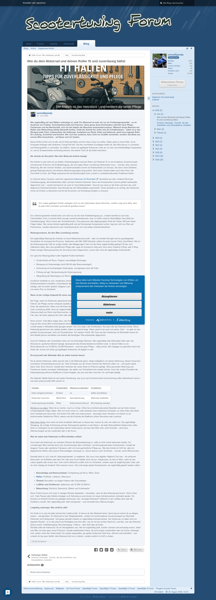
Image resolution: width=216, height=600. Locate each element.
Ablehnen (109, 304)
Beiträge (171, 61)
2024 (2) (158, 138)
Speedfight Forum (89, 588)
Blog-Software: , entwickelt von (108, 597)
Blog (86, 43)
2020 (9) (158, 152)
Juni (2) (159, 114)
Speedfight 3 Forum (107, 588)
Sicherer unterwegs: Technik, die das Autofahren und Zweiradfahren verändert (174, 124)
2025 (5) (158, 110)
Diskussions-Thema (172, 83)
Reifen (39, 477)
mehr (109, 312)
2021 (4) (158, 149)
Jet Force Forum (73, 588)
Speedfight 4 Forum (145, 588)
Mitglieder (60, 588)
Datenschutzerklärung (33, 588)
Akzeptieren (109, 296)
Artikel (170, 68)
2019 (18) (159, 156)
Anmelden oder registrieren (34, 3)
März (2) (160, 129)
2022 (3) (158, 145)
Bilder (170, 63)
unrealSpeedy (44, 113)
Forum (40, 44)
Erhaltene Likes (173, 71)
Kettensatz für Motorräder (85, 179)
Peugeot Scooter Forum (166, 588)
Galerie (54, 44)
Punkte (170, 73)
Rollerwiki (69, 44)
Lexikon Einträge (174, 66)
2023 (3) (158, 142)
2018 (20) (159, 160)
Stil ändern (158, 592)
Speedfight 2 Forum (126, 588)
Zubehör (155, 100)
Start (28, 44)
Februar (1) (161, 133)
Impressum (49, 588)
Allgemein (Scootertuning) (163, 97)
